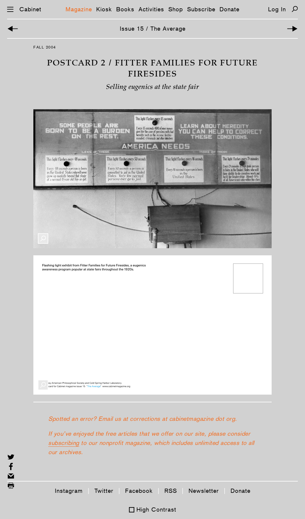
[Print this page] (11, 485)
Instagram (69, 490)
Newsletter (204, 490)
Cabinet (30, 9)
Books (125, 9)
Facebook (139, 490)
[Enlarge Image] (43, 238)
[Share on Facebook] (11, 466)
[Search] (295, 9)
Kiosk (104, 9)
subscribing (63, 442)
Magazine (79, 9)
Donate (229, 9)
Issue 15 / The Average (153, 28)
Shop (175, 9)
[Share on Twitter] (11, 457)
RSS (170, 490)
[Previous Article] (12, 29)
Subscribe (201, 9)
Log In (277, 9)
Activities (151, 9)
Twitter (103, 490)
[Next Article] (292, 29)
